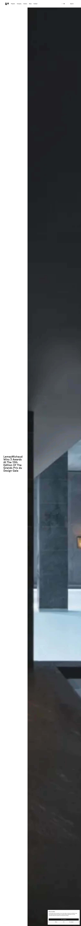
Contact (35, 3)
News (30, 3)
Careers (25, 3)
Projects (13, 3)
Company (19, 3)
